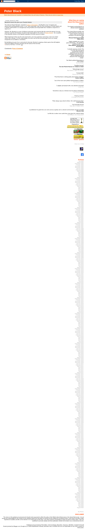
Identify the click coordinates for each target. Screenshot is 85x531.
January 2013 (80, 303)
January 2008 (80, 228)
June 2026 (81, 505)
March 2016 (80, 351)
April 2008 (81, 232)
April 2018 (81, 382)
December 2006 (79, 212)
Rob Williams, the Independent (75, 114)
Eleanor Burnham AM (78, 74)
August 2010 (80, 267)
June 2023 (81, 460)
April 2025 (81, 487)
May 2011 (81, 278)
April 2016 (81, 352)
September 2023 (79, 463)
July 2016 (81, 356)
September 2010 (79, 268)
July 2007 (81, 221)
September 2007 (79, 223)
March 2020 (80, 411)
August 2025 (80, 492)
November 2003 (79, 166)
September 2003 (79, 163)
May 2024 (81, 473)
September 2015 (79, 343)
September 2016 (79, 358)
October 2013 (80, 315)
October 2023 (80, 465)
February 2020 (80, 410)
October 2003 (80, 165)
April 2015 (81, 337)
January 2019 (80, 393)
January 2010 (80, 258)
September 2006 (79, 208)
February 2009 (80, 245)
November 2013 (79, 316)
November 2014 (79, 331)
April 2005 (81, 187)
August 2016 (80, 357)
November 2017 (79, 376)
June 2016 (81, 355)
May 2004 (81, 173)
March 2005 (80, 186)
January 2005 (80, 183)
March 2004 (80, 171)
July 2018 (81, 386)
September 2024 (79, 478)
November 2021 (79, 436)
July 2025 (81, 491)
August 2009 (80, 252)
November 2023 (79, 466)
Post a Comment (17, 48)
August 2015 (80, 342)
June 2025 (81, 490)
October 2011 (80, 285)
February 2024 (80, 470)
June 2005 (81, 190)
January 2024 (80, 468)
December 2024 (79, 482)
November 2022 (79, 451)
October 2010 (80, 270)
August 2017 (80, 372)
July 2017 (81, 371)
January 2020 (80, 408)
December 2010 (79, 272)
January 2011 (80, 273)
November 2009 (79, 256)
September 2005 (79, 193)
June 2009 (81, 250)
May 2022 (81, 443)
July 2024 (81, 476)
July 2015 (81, 341)
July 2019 (81, 401)
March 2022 (80, 441)
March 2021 (80, 426)
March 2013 (80, 306)
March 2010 (80, 261)
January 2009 (80, 243)
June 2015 (81, 340)
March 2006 (80, 201)
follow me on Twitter (79, 144)
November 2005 (79, 196)
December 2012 (79, 302)
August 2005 (80, 192)
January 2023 (80, 453)
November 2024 (79, 481)
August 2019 (80, 402)
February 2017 (80, 365)
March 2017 (80, 366)
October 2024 (80, 480)
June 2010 (81, 265)
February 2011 (80, 275)
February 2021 (80, 425)
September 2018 (79, 388)
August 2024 (80, 477)
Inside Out (81, 87)
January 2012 (80, 288)
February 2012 (80, 290)
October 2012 (80, 300)
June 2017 (81, 370)
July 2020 (81, 416)
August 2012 (80, 297)
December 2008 (79, 242)
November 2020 (79, 421)
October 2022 (80, 450)
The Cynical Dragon (78, 82)
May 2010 (81, 263)
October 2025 (80, 495)
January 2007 (80, 213)
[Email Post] (21, 44)
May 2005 (81, 188)
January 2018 (80, 378)
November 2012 (79, 301)
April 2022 (81, 442)
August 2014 (80, 327)
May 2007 (81, 218)
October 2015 (80, 345)
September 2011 (79, 283)
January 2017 (80, 363)
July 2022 (81, 446)
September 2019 (79, 403)
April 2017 (81, 367)
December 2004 (79, 182)
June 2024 (81, 475)
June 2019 (81, 400)
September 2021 (79, 433)
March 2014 (80, 321)
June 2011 (81, 280)
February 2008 (80, 230)
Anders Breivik (49, 33)
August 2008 (80, 237)
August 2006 (80, 207)
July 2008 (81, 236)
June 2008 (81, 235)
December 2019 (79, 407)
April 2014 (81, 322)
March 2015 (80, 336)
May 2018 (81, 383)
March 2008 (80, 231)
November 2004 (79, 181)
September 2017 (79, 373)
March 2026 (80, 501)
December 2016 (79, 362)
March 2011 (80, 276)
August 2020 (80, 417)
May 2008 (81, 233)
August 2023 (80, 462)
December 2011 (79, 287)
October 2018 (80, 390)
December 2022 (79, 452)
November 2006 (79, 211)
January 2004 (80, 168)
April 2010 (81, 262)
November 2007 (79, 226)
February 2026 (80, 500)
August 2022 (80, 447)
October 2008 (80, 240)
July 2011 (81, 281)
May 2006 (81, 203)
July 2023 (81, 461)
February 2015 (80, 335)
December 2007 (79, 227)
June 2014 (81, 325)
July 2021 (81, 431)
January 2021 (80, 423)
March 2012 (80, 291)
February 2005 (80, 185)
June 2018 (81, 385)
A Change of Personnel (77, 97)
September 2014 (79, 328)
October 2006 (80, 210)
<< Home (7, 54)
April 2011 (81, 277)
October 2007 (80, 225)
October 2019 (80, 405)
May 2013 (81, 308)
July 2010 (81, 266)
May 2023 (81, 458)
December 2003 (79, 167)
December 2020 (79, 422)
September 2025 (79, 493)
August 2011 (80, 282)
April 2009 (81, 247)
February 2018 (80, 380)
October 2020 (80, 420)
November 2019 (79, 406)
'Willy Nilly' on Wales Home (77, 106)
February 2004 (80, 170)
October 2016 (80, 360)
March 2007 (80, 216)
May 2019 (81, 398)
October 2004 (80, 180)
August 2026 (80, 507)
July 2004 (81, 176)
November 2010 (79, 271)
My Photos (81, 511)
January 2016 (80, 348)
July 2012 (81, 296)
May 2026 (81, 503)
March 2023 (80, 456)
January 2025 (80, 483)
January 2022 (80, 438)
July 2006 (81, 206)
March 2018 (80, 381)
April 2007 (81, 217)
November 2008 (79, 241)
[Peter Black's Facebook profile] (82, 155)
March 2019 (80, 396)
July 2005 (81, 191)
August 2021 (80, 432)
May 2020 (81, 413)
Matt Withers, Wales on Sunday (75, 70)
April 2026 (81, 502)
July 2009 (81, 251)
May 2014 (81, 323)
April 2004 (81, 172)
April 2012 (81, 292)
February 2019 (80, 395)
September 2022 (79, 448)
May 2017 (81, 368)
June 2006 (81, 205)
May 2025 (81, 488)
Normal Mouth (80, 63)
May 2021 (81, 428)
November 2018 (79, 391)
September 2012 (79, 298)
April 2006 (81, 202)
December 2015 (79, 347)
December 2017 (79, 377)
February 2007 (80, 215)
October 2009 (80, 255)
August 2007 (80, 222)
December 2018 (79, 392)
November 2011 (79, 286)
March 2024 (80, 471)
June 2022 (81, 445)
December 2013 (79, 317)
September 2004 (79, 178)
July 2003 (81, 161)
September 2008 (79, 238)
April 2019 (81, 397)
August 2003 (80, 162)
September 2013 (79, 313)
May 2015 (81, 338)
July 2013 (81, 311)
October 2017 (80, 375)
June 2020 (81, 415)
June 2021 (81, 430)
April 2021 (81, 427)
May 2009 (81, 248)
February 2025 (80, 485)
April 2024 (81, 472)
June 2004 (81, 175)
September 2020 (79, 418)
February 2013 (80, 305)
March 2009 (80, 246)
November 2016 (79, 361)
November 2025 (79, 496)
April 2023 (81, 457)
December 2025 (79, 497)
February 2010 (80, 260)
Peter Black (12, 11)
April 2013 (81, 307)
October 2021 (80, 435)
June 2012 (81, 295)
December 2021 (79, 437)
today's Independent (32, 25)
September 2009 (79, 253)
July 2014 (81, 326)
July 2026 (81, 506)
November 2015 (79, 346)
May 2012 (81, 293)
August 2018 (80, 387)
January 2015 (80, 333)
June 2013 (81, 310)
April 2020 (81, 412)
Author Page (60, 15)
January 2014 (80, 318)
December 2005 (79, 197)
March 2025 (80, 486)
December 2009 (79, 257)
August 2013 (80, 312)
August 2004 (80, 177)
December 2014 (79, 332)
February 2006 (80, 200)
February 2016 (80, 350)
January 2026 (80, 498)
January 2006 (80, 198)
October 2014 (80, 330)
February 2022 (80, 440)
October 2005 (80, 195)
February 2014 (80, 320)
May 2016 (81, 353)
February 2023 (80, 455)
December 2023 (79, 467)
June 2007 (81, 220)
